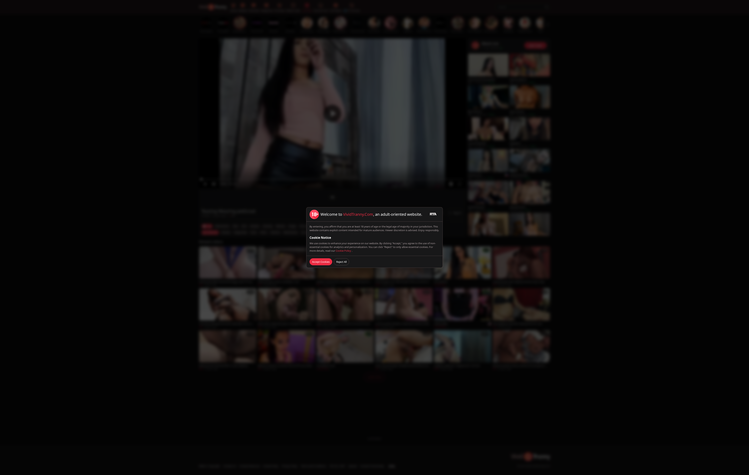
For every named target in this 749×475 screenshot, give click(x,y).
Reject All (341, 262)
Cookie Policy (344, 250)
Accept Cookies (321, 262)
